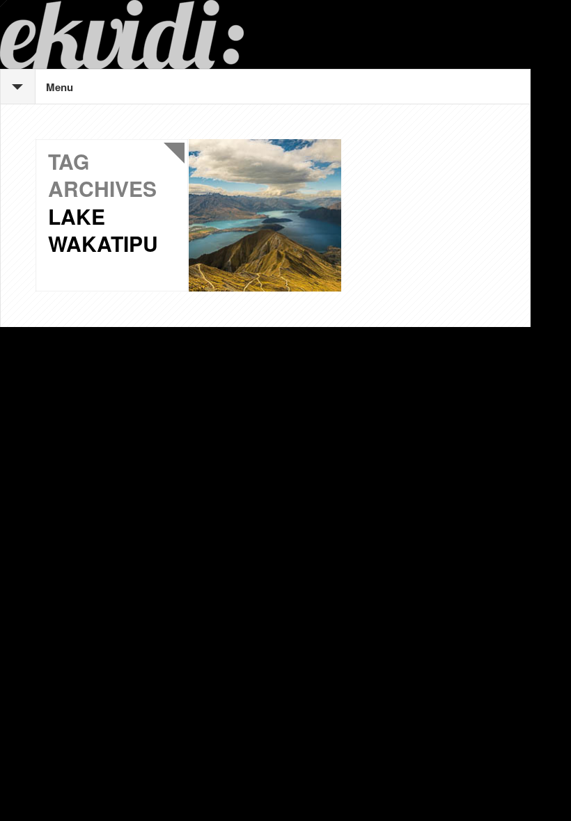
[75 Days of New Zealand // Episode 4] (265, 215)
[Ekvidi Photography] (265, 34)
